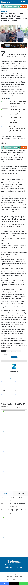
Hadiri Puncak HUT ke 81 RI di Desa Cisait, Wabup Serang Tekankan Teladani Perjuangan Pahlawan (17, 111)
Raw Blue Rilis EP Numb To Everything (21, 389)
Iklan (21, 576)
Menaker (18, 350)
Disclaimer (17, 576)
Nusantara (4, 11)
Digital (8, 350)
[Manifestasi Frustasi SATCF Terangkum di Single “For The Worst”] (7, 397)
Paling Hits (6, 493)
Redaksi (7, 576)
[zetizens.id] (6, 2)
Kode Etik (12, 576)
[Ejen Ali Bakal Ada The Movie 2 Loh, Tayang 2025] (5, 505)
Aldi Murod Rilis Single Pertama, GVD (6, 389)
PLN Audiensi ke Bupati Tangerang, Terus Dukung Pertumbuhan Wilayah (18, 511)
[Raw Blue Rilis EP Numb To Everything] (21, 384)
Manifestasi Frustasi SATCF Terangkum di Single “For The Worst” (6, 403)
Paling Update (20, 493)
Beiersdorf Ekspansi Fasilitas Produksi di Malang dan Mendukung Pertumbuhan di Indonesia (17, 128)
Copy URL (14, 357)
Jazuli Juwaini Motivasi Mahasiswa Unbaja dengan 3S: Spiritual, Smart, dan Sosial (17, 103)
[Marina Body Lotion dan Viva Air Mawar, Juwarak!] (5, 499)
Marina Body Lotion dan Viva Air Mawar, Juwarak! (17, 498)
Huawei (13, 350)
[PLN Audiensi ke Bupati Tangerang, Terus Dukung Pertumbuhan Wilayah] (5, 511)
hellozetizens (5, 23)
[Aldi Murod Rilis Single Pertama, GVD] (7, 384)
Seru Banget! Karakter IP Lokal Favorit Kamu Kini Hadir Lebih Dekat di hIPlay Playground (20, 404)
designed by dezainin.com (19, 574)
